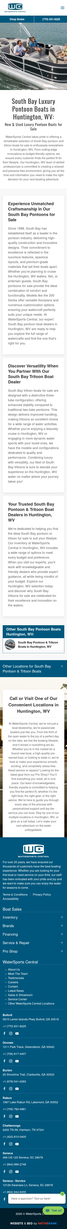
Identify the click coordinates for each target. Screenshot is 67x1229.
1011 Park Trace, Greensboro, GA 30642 (28, 1047)
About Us (14, 969)
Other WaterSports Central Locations (31, 1003)
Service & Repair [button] (16, 942)
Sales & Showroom (20, 995)
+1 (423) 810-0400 (14, 1137)
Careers (13, 982)
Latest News (16, 991)
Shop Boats (17, 19)
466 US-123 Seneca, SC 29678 (23, 1157)
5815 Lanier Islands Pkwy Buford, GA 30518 (31, 1019)
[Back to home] (15, 7)
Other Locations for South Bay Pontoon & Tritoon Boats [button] (27, 669)
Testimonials (16, 978)
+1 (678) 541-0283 (14, 1081)
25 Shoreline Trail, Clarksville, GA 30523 (28, 1074)
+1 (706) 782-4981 (14, 1109)
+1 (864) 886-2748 (14, 1164)
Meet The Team (18, 974)
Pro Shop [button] (10, 951)
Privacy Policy (42, 894)
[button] (62, 7)
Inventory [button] (10, 917)
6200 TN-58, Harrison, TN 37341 (23, 1130)
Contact (13, 986)
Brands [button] (8, 925)
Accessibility (11, 899)
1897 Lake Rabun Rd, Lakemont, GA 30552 (30, 1102)
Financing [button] (10, 934)
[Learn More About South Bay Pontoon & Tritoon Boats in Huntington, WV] (33, 644)
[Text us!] (53, 1211)
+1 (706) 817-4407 (14, 1054)
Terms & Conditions (15, 894)
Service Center (17, 999)
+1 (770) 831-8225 (14, 1026)
